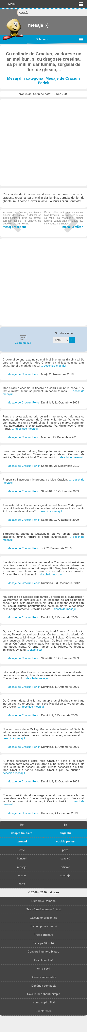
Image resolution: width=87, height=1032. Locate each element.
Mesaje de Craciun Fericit (24, 374)
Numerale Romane (43, 900)
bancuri (22, 858)
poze (65, 850)
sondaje (65, 875)
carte (22, 883)
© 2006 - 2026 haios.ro (43, 892)
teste (22, 850)
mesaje (22, 867)
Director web (43, 1011)
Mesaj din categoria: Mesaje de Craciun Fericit (43, 80)
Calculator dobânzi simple (43, 994)
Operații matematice (43, 977)
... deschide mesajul (53, 365)
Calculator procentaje (43, 917)
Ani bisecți (43, 968)
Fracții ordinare (43, 934)
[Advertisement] (43, 142)
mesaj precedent (22, 219)
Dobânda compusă (43, 985)
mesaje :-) (28, 25)
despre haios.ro (22, 833)
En (65, 824)
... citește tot (34, 649)
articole (65, 867)
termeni (22, 841)
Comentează (23, 342)
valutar (21, 875)
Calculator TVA (43, 960)
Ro (22, 824)
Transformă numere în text (44, 909)
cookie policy (65, 841)
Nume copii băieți (44, 1002)
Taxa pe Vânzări (43, 943)
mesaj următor (63, 219)
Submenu (42, 39)
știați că (65, 858)
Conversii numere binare (43, 951)
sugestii (65, 833)
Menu (12, 3)
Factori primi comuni (44, 926)
